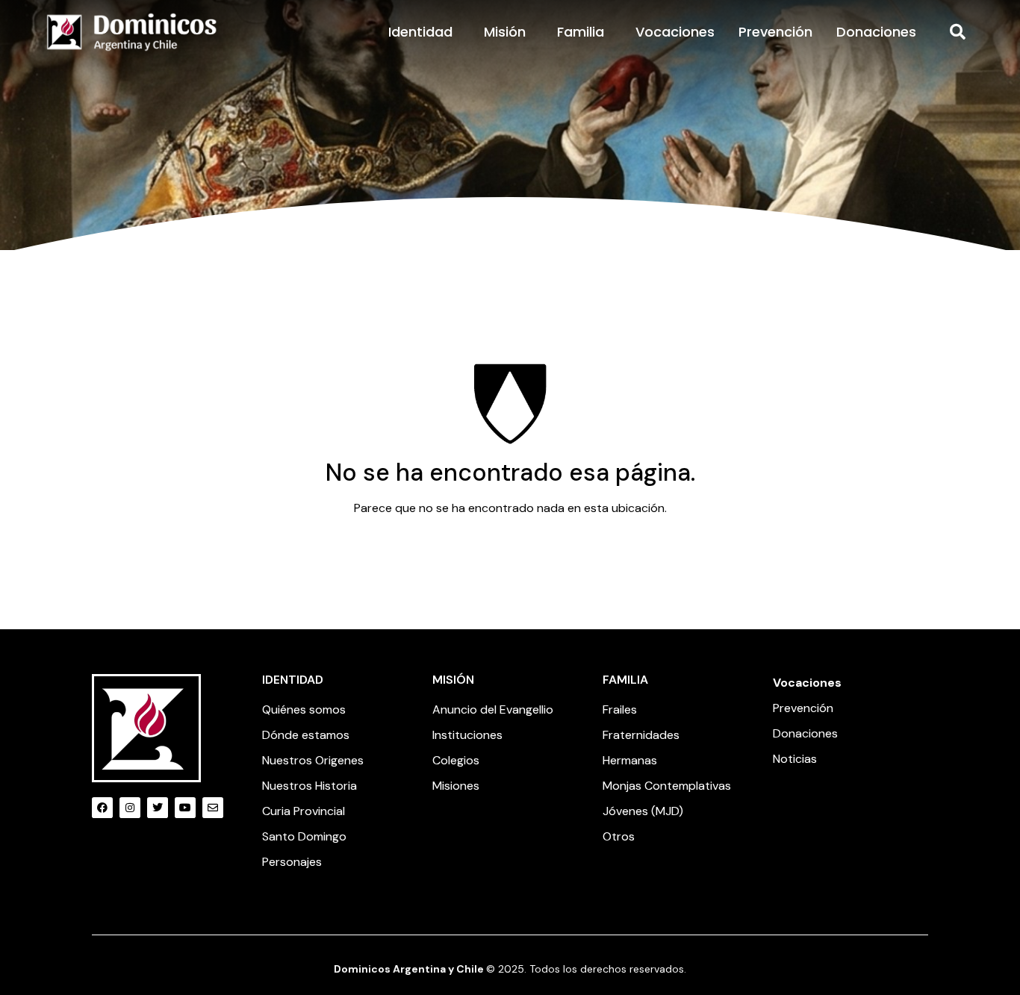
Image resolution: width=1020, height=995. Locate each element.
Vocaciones (675, 31)
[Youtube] (185, 807)
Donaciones (876, 31)
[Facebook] (102, 807)
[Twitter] (157, 807)
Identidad (420, 31)
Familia (580, 31)
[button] (958, 32)
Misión (505, 31)
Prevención (775, 31)
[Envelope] (212, 807)
